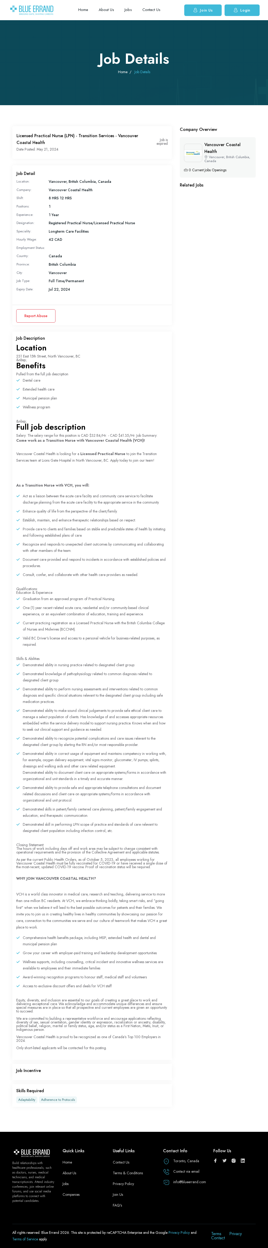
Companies (71, 1194)
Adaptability (26, 1099)
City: (19, 272)
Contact (218, 1238)
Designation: (25, 222)
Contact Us (151, 10)
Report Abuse (35, 315)
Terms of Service (25, 1239)
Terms (216, 1234)
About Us (106, 10)
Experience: (25, 214)
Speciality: (23, 231)
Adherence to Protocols (58, 1099)
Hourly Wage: (26, 239)
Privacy (235, 1234)
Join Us (206, 10)
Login (245, 10)
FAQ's (117, 1205)
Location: (23, 181)
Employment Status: (30, 247)
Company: (24, 189)
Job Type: (23, 280)
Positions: (23, 206)
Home (83, 10)
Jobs (128, 10)
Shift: (20, 197)
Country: (22, 255)
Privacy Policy (123, 1183)
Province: (23, 264)
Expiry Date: (25, 289)
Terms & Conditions (128, 1173)
